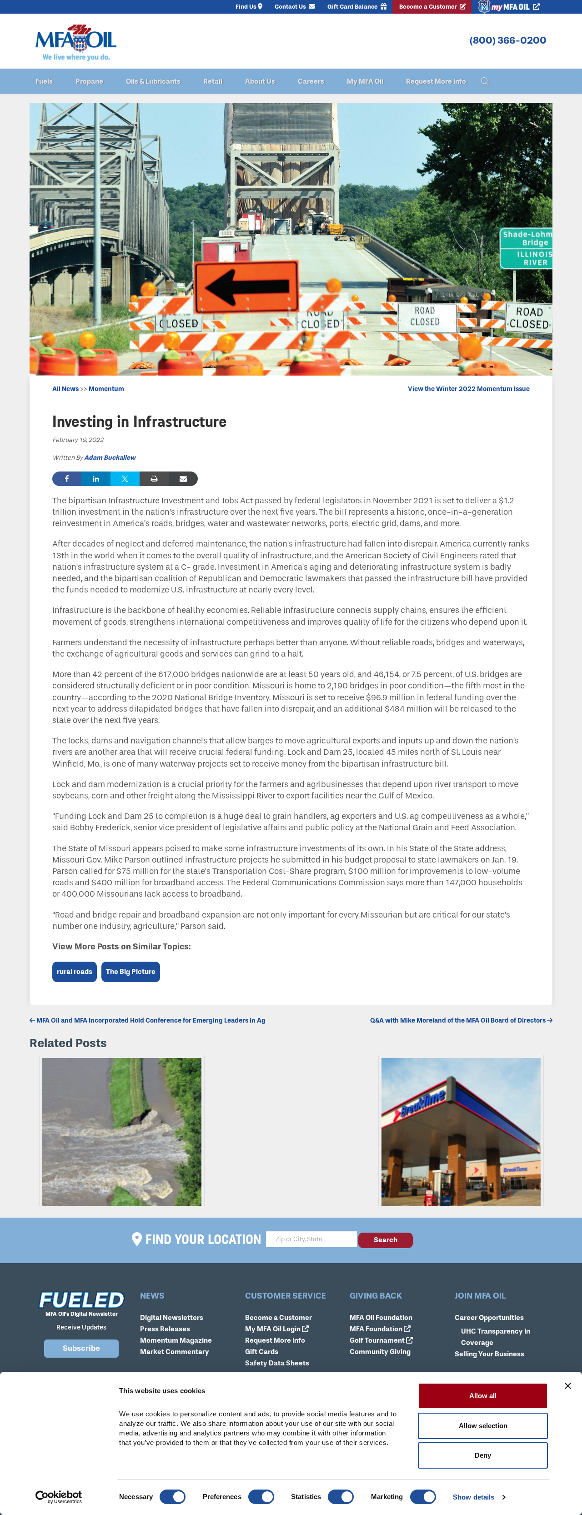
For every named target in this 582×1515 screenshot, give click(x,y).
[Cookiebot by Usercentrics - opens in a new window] (59, 1497)
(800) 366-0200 (508, 40)
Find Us (246, 6)
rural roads (74, 972)
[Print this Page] (154, 479)
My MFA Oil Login (273, 1329)
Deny (483, 1455)
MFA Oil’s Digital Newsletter (81, 1314)
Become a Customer (428, 6)
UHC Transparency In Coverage (495, 1337)
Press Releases (165, 1329)
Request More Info (275, 1340)
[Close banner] (568, 1386)
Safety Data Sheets (277, 1363)
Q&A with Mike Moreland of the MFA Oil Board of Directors (458, 1020)
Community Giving (380, 1352)
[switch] (261, 1497)
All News (65, 389)
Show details (473, 1497)
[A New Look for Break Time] (461, 1130)
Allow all (483, 1396)
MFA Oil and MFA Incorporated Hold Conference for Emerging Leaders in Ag (150, 1020)
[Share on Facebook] (66, 479)
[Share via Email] (183, 479)
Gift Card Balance (353, 6)
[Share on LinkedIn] (95, 479)
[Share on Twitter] (125, 479)
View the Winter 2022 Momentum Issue (469, 389)
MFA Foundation (377, 1329)
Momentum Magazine (176, 1340)
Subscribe (81, 1348)
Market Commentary (174, 1352)
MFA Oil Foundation (381, 1318)
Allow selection (483, 1426)
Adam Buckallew (109, 458)
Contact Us (291, 6)
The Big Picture (131, 972)
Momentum (106, 389)
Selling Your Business (489, 1354)
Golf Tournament (378, 1340)
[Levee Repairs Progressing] (122, 1130)
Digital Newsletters (171, 1318)
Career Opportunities (489, 1318)
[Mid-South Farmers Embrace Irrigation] (291, 1130)
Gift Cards (261, 1352)
